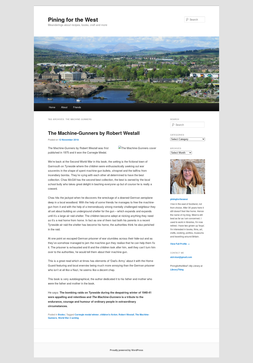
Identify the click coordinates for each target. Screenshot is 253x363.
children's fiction (108, 314)
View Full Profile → (180, 243)
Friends (77, 107)
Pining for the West (73, 19)
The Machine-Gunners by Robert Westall (94, 132)
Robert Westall (126, 314)
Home (52, 107)
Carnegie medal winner (87, 314)
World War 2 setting (68, 317)
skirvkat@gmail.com (181, 257)
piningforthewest (179, 199)
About (64, 107)
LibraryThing (177, 269)
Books (61, 314)
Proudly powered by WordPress (126, 350)
